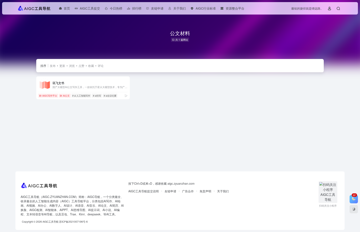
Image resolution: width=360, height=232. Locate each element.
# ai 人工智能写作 (81, 95)
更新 (62, 66)
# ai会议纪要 (110, 95)
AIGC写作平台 (49, 95)
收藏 (91, 66)
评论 (101, 66)
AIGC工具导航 (50, 221)
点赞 (81, 66)
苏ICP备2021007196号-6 (73, 221)
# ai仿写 (97, 95)
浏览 (72, 66)
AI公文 (66, 95)
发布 (53, 66)
